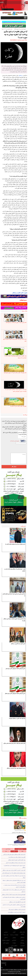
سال (6, 851)
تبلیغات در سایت (14, 935)
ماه (14, 851)
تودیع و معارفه (5, 940)
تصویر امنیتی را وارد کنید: (14, 441)
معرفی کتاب (6, 943)
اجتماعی (14, 940)
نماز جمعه (6, 935)
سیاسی (6, 932)
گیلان (14, 932)
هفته (22, 851)
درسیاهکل (21, 75)
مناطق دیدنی (14, 946)
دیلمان (22, 940)
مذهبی (6, 938)
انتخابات (22, 946)
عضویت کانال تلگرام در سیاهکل (19, 293)
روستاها (22, 943)
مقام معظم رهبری (22, 933)
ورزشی (14, 938)
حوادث (14, 943)
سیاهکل (22, 938)
